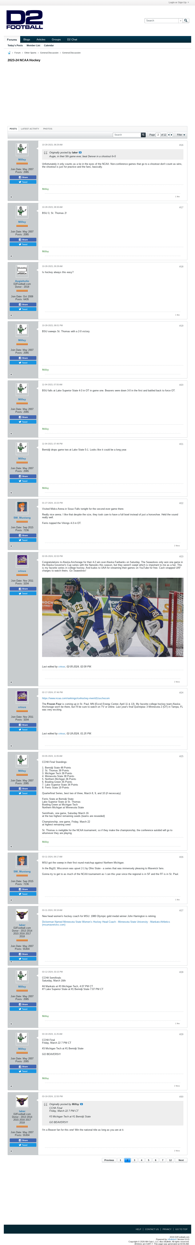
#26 (181, 857)
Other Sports (30, 53)
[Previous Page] (168, 135)
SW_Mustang (22, 517)
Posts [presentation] (13, 129)
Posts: (19, 172)
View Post (80, 152)
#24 (181, 692)
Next (181, 1160)
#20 (181, 385)
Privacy (167, 1229)
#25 (181, 756)
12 (170, 1160)
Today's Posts (15, 45)
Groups (56, 39)
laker (22, 924)
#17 (181, 207)
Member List (33, 45)
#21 (181, 444)
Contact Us (152, 1229)
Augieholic (22, 281)
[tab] (13, 128)
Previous (109, 1160)
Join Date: (16, 169)
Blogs (26, 39)
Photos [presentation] (47, 129)
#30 (181, 1096)
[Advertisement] (97, 93)
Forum (17, 53)
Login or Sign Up (177, 2)
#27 (181, 910)
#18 (181, 266)
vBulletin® (172, 1239)
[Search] (185, 20)
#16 (181, 145)
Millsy (22, 159)
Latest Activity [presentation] (30, 129)
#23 (181, 556)
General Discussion (49, 53)
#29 (181, 1034)
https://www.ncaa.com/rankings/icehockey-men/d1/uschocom (76, 698)
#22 (181, 503)
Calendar (49, 45)
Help (138, 1229)
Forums (12, 39)
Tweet (24, 181)
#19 (181, 325)
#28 (181, 972)
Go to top (181, 1229)
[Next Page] (171, 135)
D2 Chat (72, 39)
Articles (41, 39)
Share (25, 177)
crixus (22, 570)
